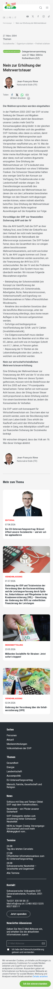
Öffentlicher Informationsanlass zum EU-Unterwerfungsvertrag (25, 857)
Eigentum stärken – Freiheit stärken (33, 43)
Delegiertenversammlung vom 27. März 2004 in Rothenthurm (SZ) (34, 55)
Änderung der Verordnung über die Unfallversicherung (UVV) (26, 709)
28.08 (9, 863)
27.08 (9, 853)
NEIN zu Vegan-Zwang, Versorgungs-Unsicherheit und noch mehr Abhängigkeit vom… (26, 828)
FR (10, 17)
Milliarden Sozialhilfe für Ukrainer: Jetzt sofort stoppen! (25, 655)
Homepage (7, 23)
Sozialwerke (8, 43)
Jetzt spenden (18, 914)
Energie (10, 767)
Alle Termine (13, 873)
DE (4, 17)
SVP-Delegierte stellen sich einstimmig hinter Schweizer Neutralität (21, 819)
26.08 (9, 846)
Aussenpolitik (14, 775)
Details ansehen (40, 976)
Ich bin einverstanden (35, 983)
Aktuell (10, 739)
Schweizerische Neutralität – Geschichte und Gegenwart (21, 867)
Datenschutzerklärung (33, 949)
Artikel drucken (18, 98)
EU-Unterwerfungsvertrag (20, 780)
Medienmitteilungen (17, 744)
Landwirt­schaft (14, 771)
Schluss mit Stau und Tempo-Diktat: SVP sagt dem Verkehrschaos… (25, 803)
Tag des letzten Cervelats (20, 849)
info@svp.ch (17, 903)
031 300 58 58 (17, 900)
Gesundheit (12, 763)
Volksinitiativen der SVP (19, 748)
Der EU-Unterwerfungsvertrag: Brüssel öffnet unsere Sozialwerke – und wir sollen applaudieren (26, 532)
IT (15, 17)
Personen (12, 735)
